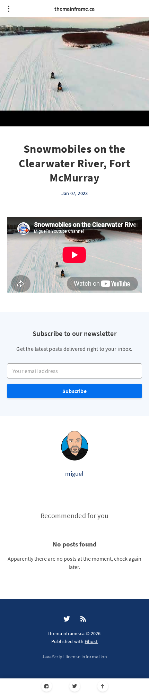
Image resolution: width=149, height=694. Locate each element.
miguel (74, 474)
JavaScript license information (74, 656)
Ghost (91, 641)
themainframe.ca (74, 9)
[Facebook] (46, 686)
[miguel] (74, 445)
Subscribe (74, 391)
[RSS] (83, 619)
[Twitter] (74, 686)
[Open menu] (8, 8)
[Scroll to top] (102, 686)
